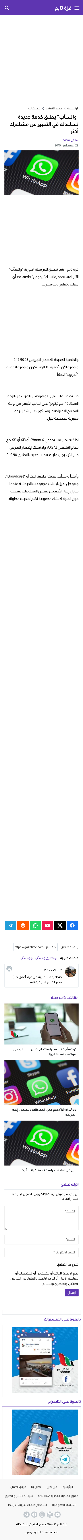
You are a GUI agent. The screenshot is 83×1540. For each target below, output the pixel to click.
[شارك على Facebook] (72, 925)
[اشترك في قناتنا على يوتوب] (57, 1514)
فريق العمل (18, 1486)
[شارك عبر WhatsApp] (35, 925)
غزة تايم (63, 8)
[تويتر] (9, 968)
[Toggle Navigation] (76, 7)
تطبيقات (34, 108)
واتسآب (25, 958)
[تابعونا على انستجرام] (41, 1514)
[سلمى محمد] (70, 971)
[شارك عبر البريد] (47, 925)
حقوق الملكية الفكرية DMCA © (58, 1495)
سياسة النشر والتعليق (19, 1495)
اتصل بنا (36, 1486)
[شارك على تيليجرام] (10, 925)
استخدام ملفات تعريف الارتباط (27, 1504)
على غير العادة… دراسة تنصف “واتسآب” (49, 1170)
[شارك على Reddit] (23, 925)
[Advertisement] (41, 60)
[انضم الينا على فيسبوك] (33, 1514)
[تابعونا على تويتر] (49, 1514)
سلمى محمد (70, 140)
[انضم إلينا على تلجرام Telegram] (26, 1514)
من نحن (52, 1486)
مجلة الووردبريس (36, 1532)
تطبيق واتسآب (44, 958)
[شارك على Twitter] (60, 925)
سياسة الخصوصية (63, 1504)
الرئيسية (67, 1486)
